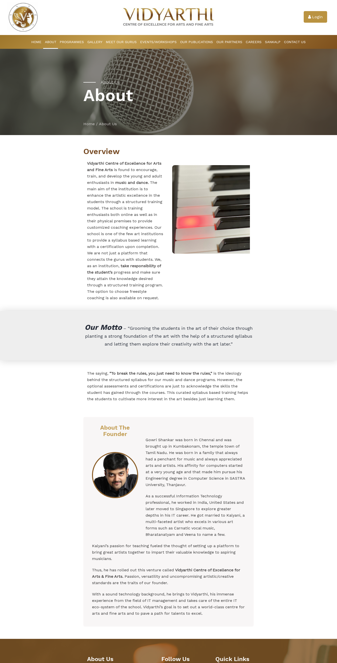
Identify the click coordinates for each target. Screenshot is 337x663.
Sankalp (273, 42)
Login (317, 17)
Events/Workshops (158, 42)
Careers (254, 42)
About (50, 42)
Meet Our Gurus (121, 42)
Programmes (72, 42)
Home (36, 42)
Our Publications (196, 42)
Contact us (295, 42)
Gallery (94, 42)
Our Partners (229, 42)
